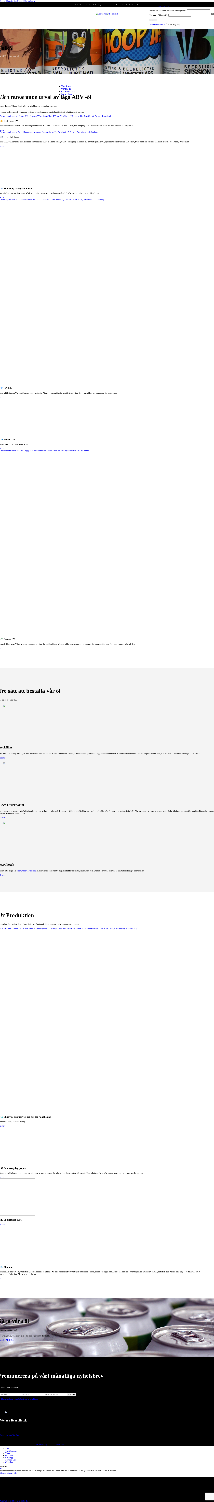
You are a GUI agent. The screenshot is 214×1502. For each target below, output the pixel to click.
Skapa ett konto (162, 6)
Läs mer (6, 1473)
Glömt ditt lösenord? (157, 24)
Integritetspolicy (41, 1445)
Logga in (153, 20)
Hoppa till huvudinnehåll (27, 1)
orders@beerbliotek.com (26, 871)
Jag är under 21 (22, 1501)
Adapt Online (60, 1445)
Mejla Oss (10, 1340)
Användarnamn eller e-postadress (168, 11)
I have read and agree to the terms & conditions (19, 1399)
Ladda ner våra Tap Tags (9, 1435)
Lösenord (158, 15)
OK (15, 1473)
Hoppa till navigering (8, 1)
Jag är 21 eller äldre (8, 1501)
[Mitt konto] (179, 2)
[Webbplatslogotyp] (101, 14)
